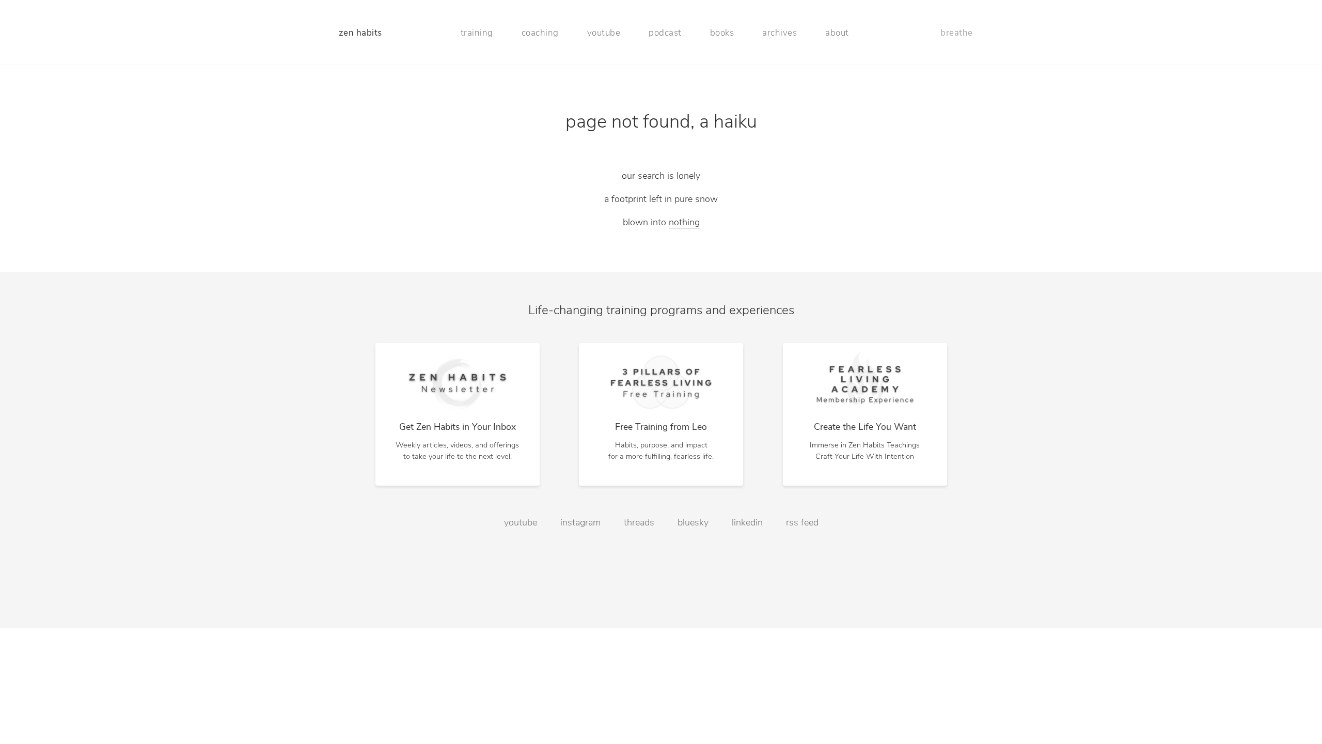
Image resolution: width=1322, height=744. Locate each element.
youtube (604, 33)
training (477, 33)
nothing (684, 223)
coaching (540, 33)
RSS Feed (802, 684)
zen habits (360, 33)
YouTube (520, 684)
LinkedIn (747, 684)
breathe (956, 33)
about (837, 33)
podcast (665, 33)
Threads (639, 684)
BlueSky (693, 684)
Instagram (580, 684)
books (722, 33)
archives (779, 33)
